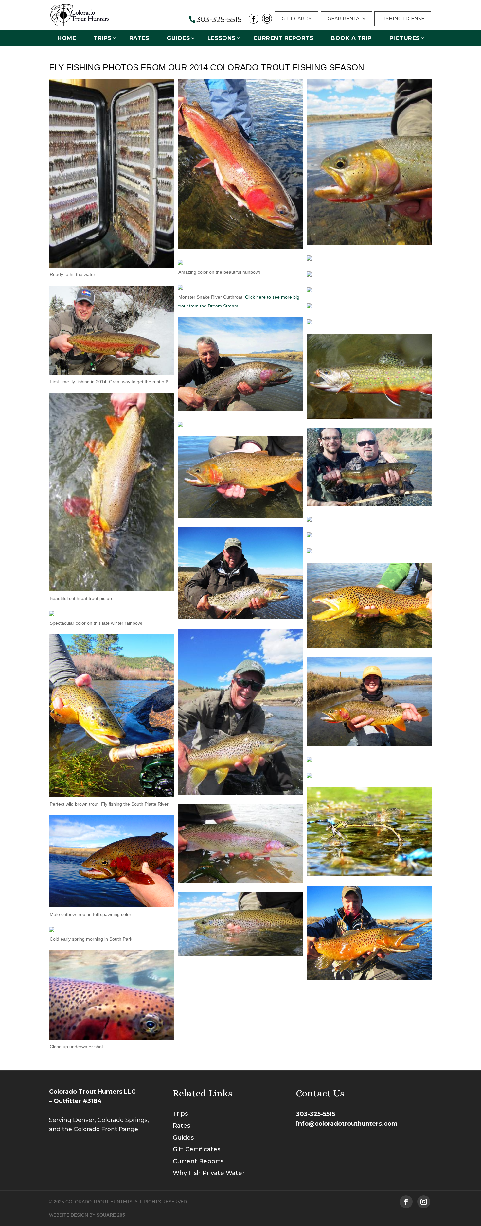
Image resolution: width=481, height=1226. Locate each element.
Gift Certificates (196, 1149)
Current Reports (283, 38)
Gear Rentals (346, 19)
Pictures (404, 38)
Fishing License (402, 19)
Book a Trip (351, 38)
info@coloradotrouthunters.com (347, 1123)
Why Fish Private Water (209, 1173)
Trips (103, 38)
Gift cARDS (297, 19)
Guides (178, 38)
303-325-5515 (315, 1114)
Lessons (221, 38)
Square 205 (111, 1214)
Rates (139, 38)
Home (66, 38)
